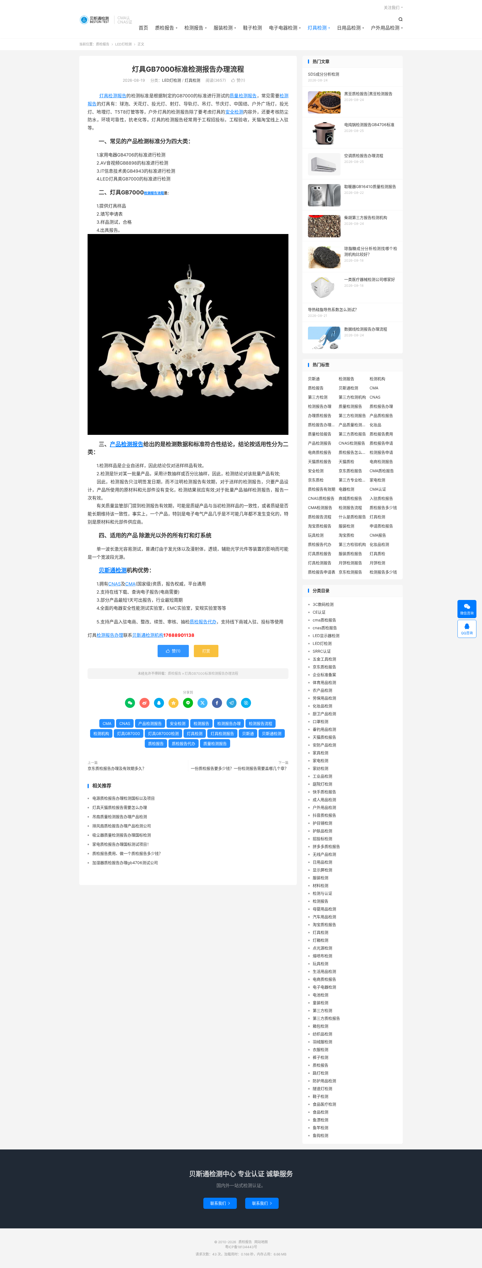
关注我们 (391, 7)
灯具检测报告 (112, 95)
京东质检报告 (350, 470)
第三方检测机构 (352, 397)
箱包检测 (320, 1026)
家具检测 (320, 752)
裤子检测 (320, 1057)
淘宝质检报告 (319, 526)
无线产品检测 (324, 854)
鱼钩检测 (320, 1135)
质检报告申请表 (321, 572)
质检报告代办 (203, 622)
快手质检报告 (324, 791)
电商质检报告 (319, 452)
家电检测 (377, 480)
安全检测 (234, 112)
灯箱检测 (320, 940)
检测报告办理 (110, 635)
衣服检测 (320, 1049)
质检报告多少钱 (383, 507)
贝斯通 (139, 635)
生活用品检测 (324, 971)
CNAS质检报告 (321, 498)
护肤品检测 (322, 830)
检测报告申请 (381, 452)
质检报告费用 (381, 433)
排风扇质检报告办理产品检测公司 (121, 825)
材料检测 (320, 885)
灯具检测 (317, 28)
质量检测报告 (243, 95)
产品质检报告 (381, 415)
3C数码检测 (323, 604)
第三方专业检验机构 (353, 480)
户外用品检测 (385, 28)
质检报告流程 (319, 516)
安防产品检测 (324, 745)
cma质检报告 (324, 620)
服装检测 (223, 28)
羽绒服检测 (322, 1041)
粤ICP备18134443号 (241, 1247)
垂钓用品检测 (324, 729)
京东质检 (316, 480)
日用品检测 (349, 28)
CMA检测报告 (320, 507)
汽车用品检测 (324, 916)
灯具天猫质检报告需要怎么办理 (119, 807)
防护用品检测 (324, 1080)
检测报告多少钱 (383, 572)
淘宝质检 (346, 535)
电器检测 (346, 489)
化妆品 (375, 424)
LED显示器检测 (326, 635)
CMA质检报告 (382, 470)
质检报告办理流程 (322, 424)
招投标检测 (322, 838)
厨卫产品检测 (324, 713)
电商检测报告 (381, 461)
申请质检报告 (381, 526)
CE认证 (319, 612)
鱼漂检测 (320, 1119)
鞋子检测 (252, 28)
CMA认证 (378, 489)
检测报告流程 (154, 193)
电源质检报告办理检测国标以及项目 (123, 798)
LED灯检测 (123, 44)
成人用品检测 (324, 799)
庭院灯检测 (322, 784)
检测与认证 (322, 893)
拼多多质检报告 (326, 846)
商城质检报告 (350, 498)
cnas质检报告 (325, 627)
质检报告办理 (381, 406)
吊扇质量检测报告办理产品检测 (119, 816)
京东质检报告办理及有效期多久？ (117, 768)
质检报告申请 (381, 443)
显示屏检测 (322, 869)
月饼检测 (377, 562)
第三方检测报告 (352, 415)
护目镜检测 (322, 823)
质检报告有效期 (321, 489)
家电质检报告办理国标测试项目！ (121, 844)
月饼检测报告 (350, 562)
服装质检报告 (350, 553)
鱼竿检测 (320, 1127)
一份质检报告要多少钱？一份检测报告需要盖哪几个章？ (239, 768)
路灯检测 (320, 1073)
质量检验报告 (319, 433)
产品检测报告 (126, 444)
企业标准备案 (324, 674)
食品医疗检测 (324, 1104)
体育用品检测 (324, 682)
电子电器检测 (283, 28)
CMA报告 (378, 535)
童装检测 (320, 1002)
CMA (130, 584)
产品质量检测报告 (353, 424)
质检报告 (95, 19)
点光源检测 (322, 948)
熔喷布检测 (322, 955)
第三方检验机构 (352, 544)
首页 (143, 28)
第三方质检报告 (352, 433)
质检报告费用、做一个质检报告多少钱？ (127, 853)
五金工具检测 (324, 659)
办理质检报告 (319, 415)
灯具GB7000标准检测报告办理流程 (188, 69)
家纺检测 (320, 768)
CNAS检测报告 (352, 443)
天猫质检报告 (319, 461)
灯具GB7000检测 (163, 733)
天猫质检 (346, 461)
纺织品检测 (322, 1033)
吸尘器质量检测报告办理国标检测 (121, 835)
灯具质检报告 (319, 553)
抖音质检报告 (324, 815)
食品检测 (320, 1112)
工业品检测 (322, 776)
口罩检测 (320, 721)
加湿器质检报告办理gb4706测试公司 (125, 862)
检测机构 (154, 635)
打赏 (206, 651)
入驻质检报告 (381, 498)
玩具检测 (316, 535)
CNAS (114, 584)
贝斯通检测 (113, 570)
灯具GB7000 (128, 733)
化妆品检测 (379, 544)
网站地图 (261, 1242)
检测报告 (193, 28)
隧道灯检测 (322, 1088)
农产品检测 (322, 690)
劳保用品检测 (324, 698)
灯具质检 (377, 553)
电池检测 (320, 994)
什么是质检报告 (352, 516)
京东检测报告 (350, 572)
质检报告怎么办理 (353, 452)
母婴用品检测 (324, 909)
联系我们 (220, 1203)
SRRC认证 (322, 651)
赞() (238, 80)
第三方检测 (317, 397)
